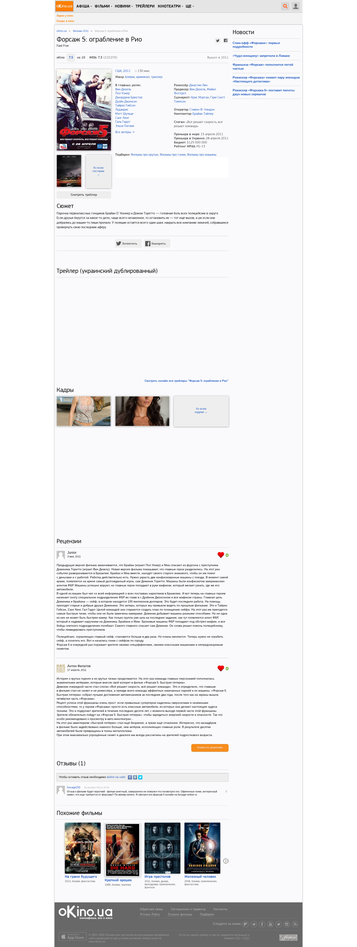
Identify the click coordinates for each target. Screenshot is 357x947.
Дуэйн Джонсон (126, 101)
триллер (156, 77)
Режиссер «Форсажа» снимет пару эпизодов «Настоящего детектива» (266, 79)
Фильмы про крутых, (145, 154)
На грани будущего (81, 877)
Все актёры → (124, 132)
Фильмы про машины (201, 154)
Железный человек (200, 877)
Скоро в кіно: (66, 21)
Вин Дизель (123, 89)
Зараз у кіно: (65, 15)
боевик (130, 77)
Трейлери (145, 6)
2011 (127, 71)
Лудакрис (121, 109)
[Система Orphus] (288, 936)
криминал (143, 77)
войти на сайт (116, 777)
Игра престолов (157, 877)
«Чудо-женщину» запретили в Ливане (261, 55)
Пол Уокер (122, 93)
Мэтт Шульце (124, 114)
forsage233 (73, 787)
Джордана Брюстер (128, 97)
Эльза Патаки (124, 126)
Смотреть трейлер (84, 195)
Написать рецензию (210, 747)
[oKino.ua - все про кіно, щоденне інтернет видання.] (65, 6)
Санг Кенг (122, 118)
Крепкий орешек (118, 880)
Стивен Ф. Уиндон (201, 109)
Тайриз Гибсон (125, 105)
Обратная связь (151, 909)
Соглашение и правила (188, 909)
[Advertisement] (142, 482)
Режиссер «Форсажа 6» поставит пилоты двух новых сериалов (264, 92)
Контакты (220, 909)
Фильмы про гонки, (173, 154)
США (118, 71)
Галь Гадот (122, 122)
